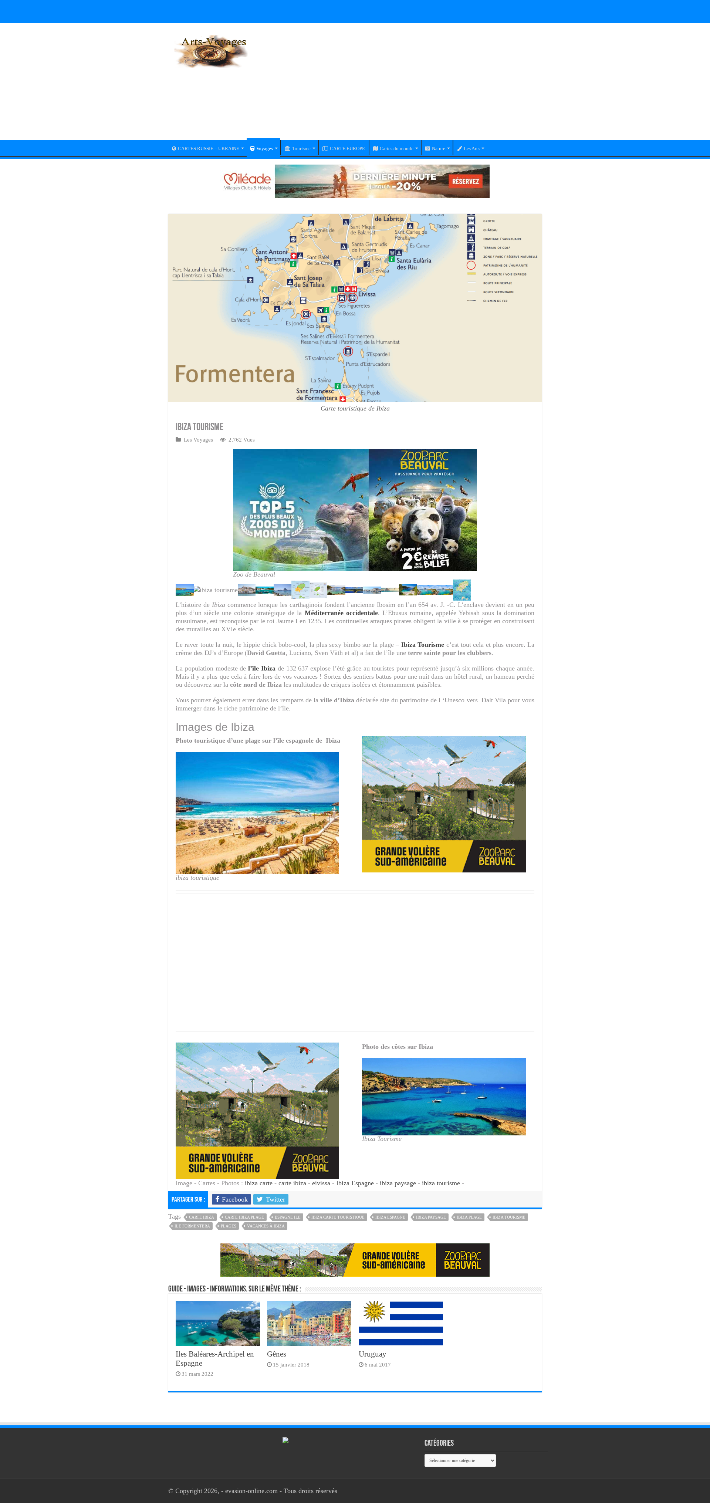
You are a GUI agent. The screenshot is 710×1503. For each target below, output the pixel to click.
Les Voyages (198, 439)
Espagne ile (288, 1217)
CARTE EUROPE (347, 148)
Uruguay (372, 1354)
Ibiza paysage (431, 1217)
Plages (228, 1226)
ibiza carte (259, 1183)
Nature (438, 148)
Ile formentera (192, 1226)
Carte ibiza (201, 1217)
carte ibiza (292, 1183)
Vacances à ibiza (266, 1226)
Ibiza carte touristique (338, 1217)
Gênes (276, 1354)
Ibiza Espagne (355, 1183)
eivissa (321, 1183)
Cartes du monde (396, 148)
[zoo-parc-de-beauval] (443, 803)
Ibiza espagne (390, 1217)
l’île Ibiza (260, 668)
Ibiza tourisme (509, 1217)
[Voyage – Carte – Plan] (211, 50)
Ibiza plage (469, 1217)
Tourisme (301, 148)
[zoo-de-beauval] (355, 1259)
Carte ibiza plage (244, 1217)
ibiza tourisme (441, 1183)
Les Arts (472, 148)
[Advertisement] (401, 86)
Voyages (264, 148)
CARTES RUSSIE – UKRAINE (208, 148)
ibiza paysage (398, 1183)
